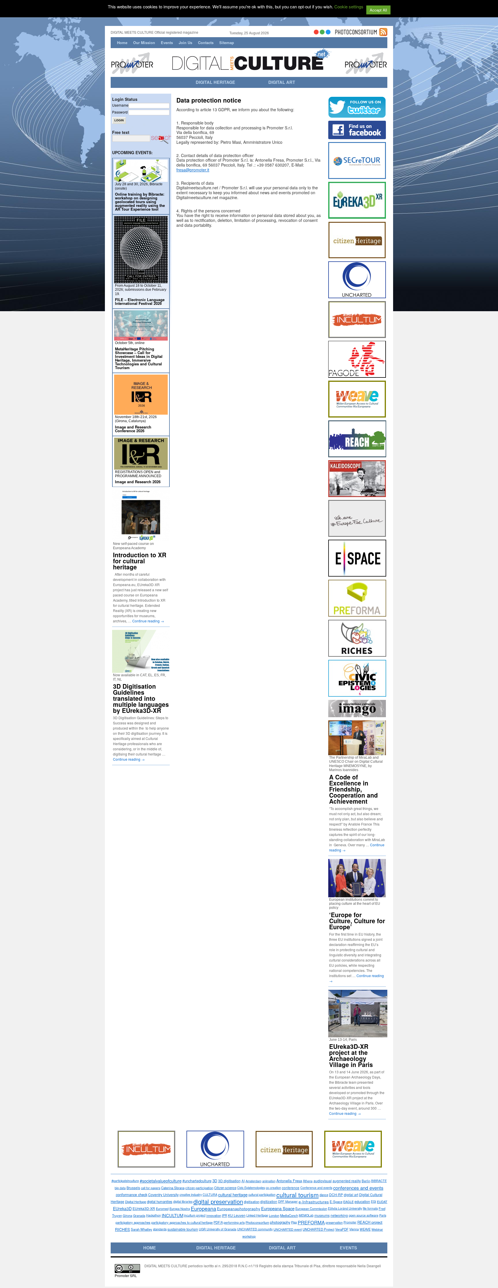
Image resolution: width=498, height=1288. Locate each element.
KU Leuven (237, 1215)
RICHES (122, 1229)
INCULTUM (172, 1215)
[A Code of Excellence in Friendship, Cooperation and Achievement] (357, 752)
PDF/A (218, 1222)
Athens (308, 1181)
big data (120, 1187)
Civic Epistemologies (251, 1187)
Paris (382, 1215)
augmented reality (347, 1180)
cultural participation (262, 1194)
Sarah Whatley (141, 1229)
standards (160, 1229)
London (274, 1215)
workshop (249, 1236)
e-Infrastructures (314, 1201)
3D (214, 1180)
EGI (373, 1201)
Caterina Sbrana (172, 1187)
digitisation (251, 1201)
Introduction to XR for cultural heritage (139, 560)
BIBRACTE (379, 1181)
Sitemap (226, 42)
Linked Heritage (257, 1215)
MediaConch (289, 1215)
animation (269, 1181)
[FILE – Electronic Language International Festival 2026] (141, 280)
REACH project (369, 1222)
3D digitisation (229, 1180)
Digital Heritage (135, 1201)
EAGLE (348, 1201)
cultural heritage (233, 1194)
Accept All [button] (378, 10)
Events (167, 42)
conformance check (131, 1194)
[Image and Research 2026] (141, 467)
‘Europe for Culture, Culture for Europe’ (357, 920)
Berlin (366, 1181)
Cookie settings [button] (348, 6)
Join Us (185, 42)
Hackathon (153, 1215)
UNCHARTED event (287, 1229)
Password (120, 111)
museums (322, 1215)
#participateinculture (125, 1181)
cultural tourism (297, 1194)
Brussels (133, 1187)
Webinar (377, 1229)
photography (280, 1222)
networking (339, 1215)
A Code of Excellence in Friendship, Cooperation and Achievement (353, 789)
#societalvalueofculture (161, 1181)
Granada (139, 1215)
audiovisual (323, 1180)
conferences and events (358, 1187)
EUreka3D (122, 1208)
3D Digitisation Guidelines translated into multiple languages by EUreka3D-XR (141, 698)
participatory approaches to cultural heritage (182, 1222)
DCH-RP (336, 1194)
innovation (213, 1215)
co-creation (273, 1187)
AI (243, 1181)
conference (290, 1187)
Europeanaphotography (238, 1208)
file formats (370, 1208)
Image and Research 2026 (138, 481)
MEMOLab (306, 1215)
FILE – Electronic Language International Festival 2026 (140, 301)
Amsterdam (253, 1181)
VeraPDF (341, 1229)
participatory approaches (133, 1222)
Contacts (206, 42)
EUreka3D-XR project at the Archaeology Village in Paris (351, 1055)
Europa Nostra (179, 1208)
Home (122, 42)
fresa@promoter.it (192, 170)
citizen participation (199, 1187)
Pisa (294, 1222)
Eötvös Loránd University (345, 1208)
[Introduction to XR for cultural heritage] (141, 539)
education (362, 1201)
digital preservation (218, 1201)
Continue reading (148, 620)
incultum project (194, 1215)
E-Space (336, 1201)
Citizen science (225, 1187)
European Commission (311, 1208)
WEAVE (365, 1229)
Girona (127, 1215)
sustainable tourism (182, 1229)
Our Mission (144, 42)
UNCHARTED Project (318, 1229)
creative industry (191, 1194)
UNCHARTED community (255, 1229)
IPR (224, 1215)
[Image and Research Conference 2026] (141, 412)
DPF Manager (288, 1201)
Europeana (203, 1208)
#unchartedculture (197, 1180)
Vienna (354, 1229)
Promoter (350, 1222)
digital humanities (159, 1201)
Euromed (162, 1208)
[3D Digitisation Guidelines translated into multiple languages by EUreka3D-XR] (141, 670)
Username (120, 105)
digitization (268, 1201)
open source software (363, 1215)
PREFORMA (311, 1222)
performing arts (234, 1222)
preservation (334, 1222)
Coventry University (163, 1194)
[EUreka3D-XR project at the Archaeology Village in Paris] (360, 1034)
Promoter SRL (126, 1275)
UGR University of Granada (217, 1229)
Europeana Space (278, 1208)
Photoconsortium (257, 1222)
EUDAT (382, 1201)
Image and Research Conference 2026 (133, 428)
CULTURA (210, 1194)
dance (324, 1194)
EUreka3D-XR (144, 1208)
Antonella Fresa (289, 1180)
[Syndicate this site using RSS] (383, 33)
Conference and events (316, 1187)
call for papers (150, 1187)
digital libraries (183, 1201)
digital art (351, 1194)
